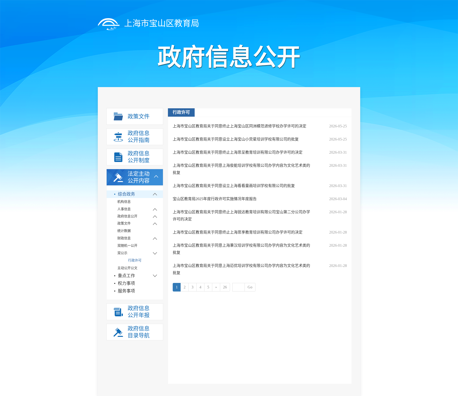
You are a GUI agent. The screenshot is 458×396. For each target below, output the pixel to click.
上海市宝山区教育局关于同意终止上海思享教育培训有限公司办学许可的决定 (237, 232)
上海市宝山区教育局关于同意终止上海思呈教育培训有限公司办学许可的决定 (237, 152)
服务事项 (126, 291)
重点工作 (126, 275)
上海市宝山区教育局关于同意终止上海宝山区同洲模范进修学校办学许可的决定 (239, 126)
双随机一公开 (127, 245)
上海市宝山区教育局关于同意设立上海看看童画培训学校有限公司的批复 (234, 186)
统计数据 (124, 231)
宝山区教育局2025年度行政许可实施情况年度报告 (215, 199)
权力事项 (126, 283)
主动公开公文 (127, 268)
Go (250, 287)
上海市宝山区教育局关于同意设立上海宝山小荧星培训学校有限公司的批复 (236, 139)
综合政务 (126, 194)
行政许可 (134, 260)
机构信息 (124, 201)
